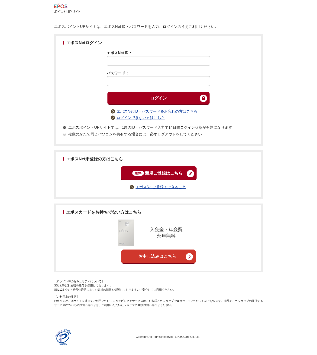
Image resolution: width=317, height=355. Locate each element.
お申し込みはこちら (157, 256)
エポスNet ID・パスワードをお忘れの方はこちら (156, 111)
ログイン (158, 98)
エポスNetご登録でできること (161, 187)
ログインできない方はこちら (140, 118)
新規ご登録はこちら (158, 173)
